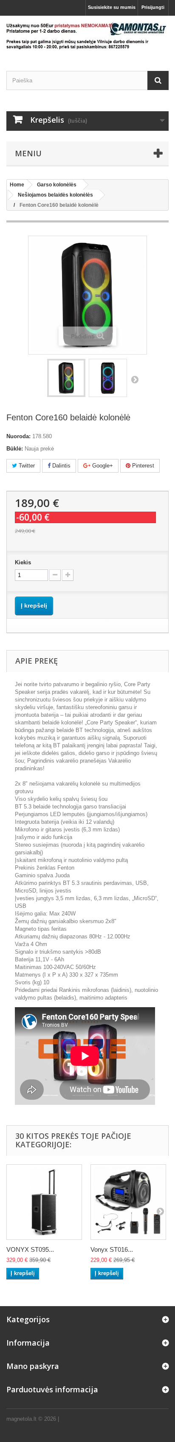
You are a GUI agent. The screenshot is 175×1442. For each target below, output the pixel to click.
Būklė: (14, 448)
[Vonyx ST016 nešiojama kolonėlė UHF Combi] (128, 1202)
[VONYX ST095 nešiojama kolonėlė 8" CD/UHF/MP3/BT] (44, 1202)
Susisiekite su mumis (111, 7)
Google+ (101, 465)
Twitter (26, 465)
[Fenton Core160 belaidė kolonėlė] (66, 378)
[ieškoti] (158, 80)
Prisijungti (152, 7)
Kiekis (23, 562)
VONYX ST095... (30, 1249)
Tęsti (134, 379)
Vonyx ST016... (111, 1249)
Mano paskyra (32, 1366)
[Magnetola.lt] (87, 36)
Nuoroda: (18, 436)
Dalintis (61, 465)
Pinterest (142, 465)
